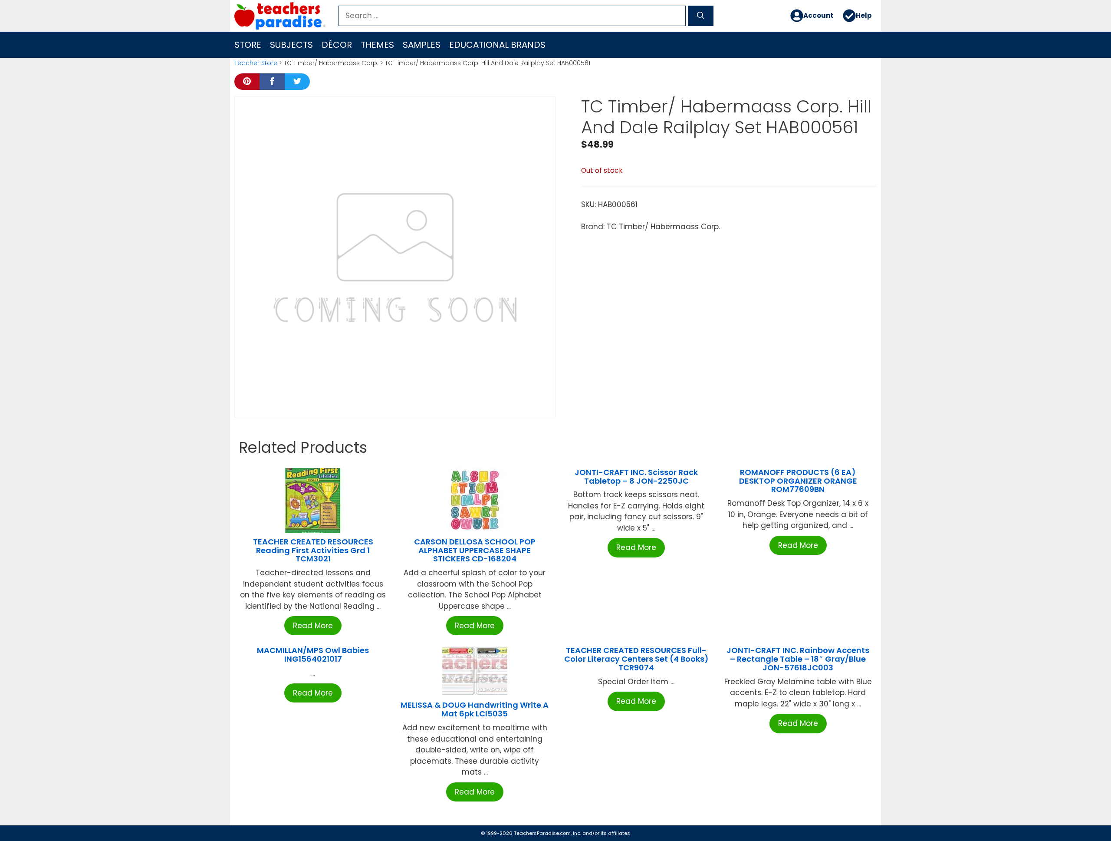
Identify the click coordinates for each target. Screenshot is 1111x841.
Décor (337, 45)
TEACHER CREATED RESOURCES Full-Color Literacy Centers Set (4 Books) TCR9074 (636, 659)
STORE (247, 45)
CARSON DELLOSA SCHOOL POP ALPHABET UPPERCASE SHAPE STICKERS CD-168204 (475, 550)
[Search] (700, 16)
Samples (421, 45)
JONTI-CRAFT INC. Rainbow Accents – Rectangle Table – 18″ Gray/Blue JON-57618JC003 (797, 659)
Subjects (291, 45)
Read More (313, 625)
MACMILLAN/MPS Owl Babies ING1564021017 (313, 654)
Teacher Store (255, 63)
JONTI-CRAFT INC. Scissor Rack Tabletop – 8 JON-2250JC (636, 476)
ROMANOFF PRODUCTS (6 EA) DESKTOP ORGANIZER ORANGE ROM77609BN (798, 481)
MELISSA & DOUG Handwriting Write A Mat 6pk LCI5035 (475, 709)
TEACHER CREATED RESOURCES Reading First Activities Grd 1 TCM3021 (313, 550)
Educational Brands (497, 45)
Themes (377, 45)
